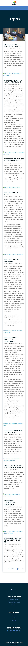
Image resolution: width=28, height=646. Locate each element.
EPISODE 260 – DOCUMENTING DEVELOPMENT (9, 503)
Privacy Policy (14, 599)
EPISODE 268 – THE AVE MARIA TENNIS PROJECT (12, 46)
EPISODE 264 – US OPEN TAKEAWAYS (12, 260)
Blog (14, 617)
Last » (23, 568)
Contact (14, 605)
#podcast (19, 48)
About (14, 620)
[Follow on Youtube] (14, 630)
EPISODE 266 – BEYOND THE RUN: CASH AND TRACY (14, 160)
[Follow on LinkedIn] (16, 630)
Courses (14, 615)
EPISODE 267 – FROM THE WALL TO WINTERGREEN (13, 81)
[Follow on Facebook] (7, 630)
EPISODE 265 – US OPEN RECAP (12, 193)
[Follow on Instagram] (10, 630)
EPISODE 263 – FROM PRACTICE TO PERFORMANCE (11, 339)
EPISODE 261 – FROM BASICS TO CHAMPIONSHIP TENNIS (14, 467)
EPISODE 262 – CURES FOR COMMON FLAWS (13, 431)
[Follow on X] (19, 630)
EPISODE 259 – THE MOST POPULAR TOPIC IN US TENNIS (13, 540)
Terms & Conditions (14, 602)
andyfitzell (7, 48)
